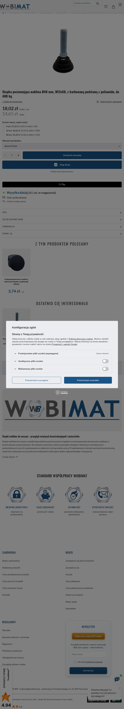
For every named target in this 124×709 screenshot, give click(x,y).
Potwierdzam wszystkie (88, 380)
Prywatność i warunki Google (64, 344)
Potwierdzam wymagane (36, 380)
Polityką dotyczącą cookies (81, 339)
